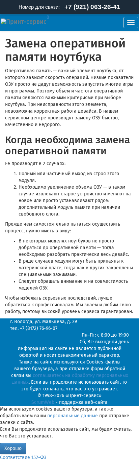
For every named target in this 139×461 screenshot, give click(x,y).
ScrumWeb (42, 402)
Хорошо (13, 448)
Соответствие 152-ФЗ (23, 457)
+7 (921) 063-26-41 (92, 6)
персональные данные (72, 416)
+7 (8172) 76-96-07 (38, 328)
